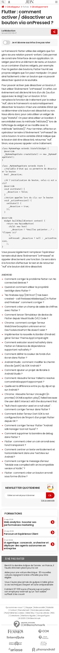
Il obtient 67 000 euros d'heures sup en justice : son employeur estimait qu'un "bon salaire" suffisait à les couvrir (28, 591)
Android (7, 274)
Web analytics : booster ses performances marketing (20, 522)
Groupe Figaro (43, 616)
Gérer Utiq (30, 613)
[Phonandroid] (43, 649)
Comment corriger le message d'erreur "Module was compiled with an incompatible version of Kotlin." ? (29, 465)
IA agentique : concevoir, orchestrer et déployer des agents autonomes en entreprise (26, 544)
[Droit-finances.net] (43, 637)
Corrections (15, 616)
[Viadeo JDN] (43, 643)
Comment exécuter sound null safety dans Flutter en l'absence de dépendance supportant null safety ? (28, 346)
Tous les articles (42, 613)
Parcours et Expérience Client (21, 532)
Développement (40, 7)
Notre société (39, 607)
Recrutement (23, 610)
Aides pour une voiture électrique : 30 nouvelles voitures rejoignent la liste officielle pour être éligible (28, 575)
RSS (52, 613)
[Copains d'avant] (15, 643)
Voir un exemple (47, 500)
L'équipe (28, 607)
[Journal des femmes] (15, 631)
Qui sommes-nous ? (14, 607)
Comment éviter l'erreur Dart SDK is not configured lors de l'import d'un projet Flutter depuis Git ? (29, 417)
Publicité (49, 607)
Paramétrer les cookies (14, 613)
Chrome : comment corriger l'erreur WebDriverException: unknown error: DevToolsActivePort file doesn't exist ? (26, 326)
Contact (13, 610)
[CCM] (43, 631)
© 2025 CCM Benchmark (29, 618)
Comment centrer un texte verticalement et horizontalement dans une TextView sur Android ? (30, 453)
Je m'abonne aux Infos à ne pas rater (31, 42)
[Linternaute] (15, 637)
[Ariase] (15, 649)
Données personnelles (40, 610)
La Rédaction (8, 31)
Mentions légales (28, 616)
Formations (13, 513)
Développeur (13, 7)
